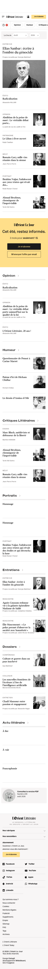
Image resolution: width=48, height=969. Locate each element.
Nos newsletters (10, 836)
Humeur (29, 25)
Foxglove (10, 963)
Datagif (12, 958)
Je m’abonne (24, 246)
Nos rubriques (9, 830)
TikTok (9, 877)
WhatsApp (32, 884)
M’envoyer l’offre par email (24, 254)
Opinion (17, 25)
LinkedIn (9, 890)
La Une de (7, 35)
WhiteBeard (20, 960)
